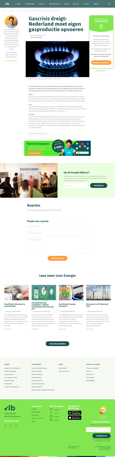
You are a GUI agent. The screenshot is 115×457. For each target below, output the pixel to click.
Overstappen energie (10, 377)
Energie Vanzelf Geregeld (12, 368)
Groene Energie (9, 380)
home (5, 10)
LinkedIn (56, 417)
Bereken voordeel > (101, 62)
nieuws (11, 10)
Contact (86, 4)
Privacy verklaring (72, 448)
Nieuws (67, 4)
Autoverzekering (37, 371)
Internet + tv (90, 374)
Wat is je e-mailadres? (32, 231)
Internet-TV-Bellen (38, 418)
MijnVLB (96, 4)
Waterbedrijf (63, 368)
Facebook (57, 410)
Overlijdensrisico (37, 377)
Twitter (56, 413)
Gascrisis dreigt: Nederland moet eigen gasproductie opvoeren (41, 10)
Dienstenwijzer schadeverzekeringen (43, 390)
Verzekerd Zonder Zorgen (39, 368)
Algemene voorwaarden (74, 446)
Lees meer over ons (10, 60)
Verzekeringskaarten (38, 384)
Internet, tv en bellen (93, 364)
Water (61, 364)
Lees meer (7, 329)
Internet (41, 4)
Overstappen (90, 377)
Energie (17, 4)
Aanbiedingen (90, 380)
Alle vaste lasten (54, 4)
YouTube (56, 420)
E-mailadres (67, 184)
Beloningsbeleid (37, 387)
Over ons (76, 4)
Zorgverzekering (37, 380)
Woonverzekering (37, 374)
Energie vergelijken (10, 371)
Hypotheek (35, 415)
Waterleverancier (64, 371)
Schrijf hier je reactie (32, 238)
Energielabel (8, 384)
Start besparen (34, 153)
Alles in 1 (89, 371)
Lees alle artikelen (57, 343)
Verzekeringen (30, 4)
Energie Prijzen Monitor (11, 387)
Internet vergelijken (92, 368)
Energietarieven (9, 374)
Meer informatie (101, 71)
